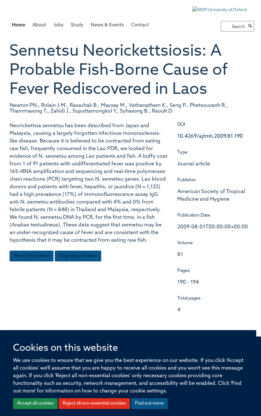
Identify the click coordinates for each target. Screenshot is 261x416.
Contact (140, 25)
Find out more (149, 403)
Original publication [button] (78, 255)
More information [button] (31, 255)
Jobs (58, 25)
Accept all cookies (35, 403)
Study (77, 25)
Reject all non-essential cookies (94, 403)
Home (18, 25)
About (39, 25)
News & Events (107, 25)
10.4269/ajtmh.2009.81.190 (210, 136)
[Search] (250, 26)
